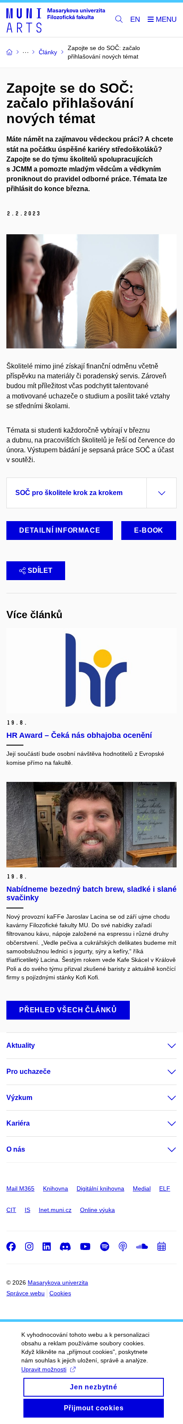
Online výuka (97, 1209)
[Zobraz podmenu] (163, 1045)
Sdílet (40, 570)
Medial (142, 1188)
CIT (11, 1209)
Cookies (60, 1293)
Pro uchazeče (28, 1071)
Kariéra (18, 1123)
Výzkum (19, 1097)
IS (27, 1209)
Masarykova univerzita (58, 1282)
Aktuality (20, 1045)
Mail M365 (20, 1188)
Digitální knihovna (100, 1188)
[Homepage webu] (55, 19)
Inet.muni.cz (55, 1209)
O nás (15, 1149)
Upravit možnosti (43, 1369)
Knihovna (55, 1188)
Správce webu (25, 1293)
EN (135, 19)
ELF (164, 1188)
